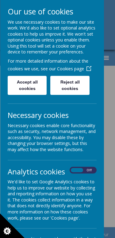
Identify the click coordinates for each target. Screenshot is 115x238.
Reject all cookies (69, 85)
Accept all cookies (27, 85)
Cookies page (70, 69)
